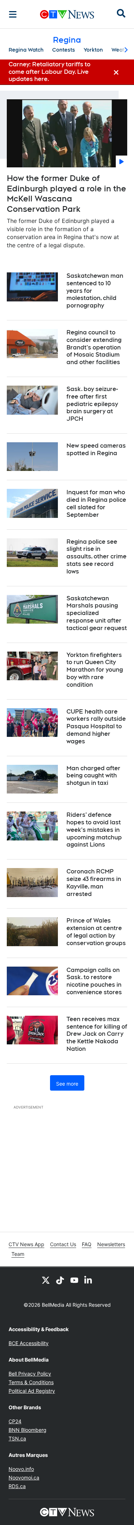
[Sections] (13, 14)
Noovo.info (21, 1469)
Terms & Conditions (31, 1382)
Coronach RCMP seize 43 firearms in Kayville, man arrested (93, 882)
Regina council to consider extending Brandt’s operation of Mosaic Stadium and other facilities (93, 347)
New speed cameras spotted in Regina (96, 449)
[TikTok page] (60, 1280)
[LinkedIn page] (88, 1280)
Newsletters (111, 1244)
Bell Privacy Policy (30, 1374)
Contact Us (63, 1244)
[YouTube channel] (74, 1280)
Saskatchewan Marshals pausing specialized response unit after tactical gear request (96, 613)
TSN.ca (17, 1438)
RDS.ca (17, 1486)
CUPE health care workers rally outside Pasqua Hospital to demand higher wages (96, 726)
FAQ (86, 1244)
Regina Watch (26, 50)
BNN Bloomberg (27, 1430)
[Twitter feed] (45, 1280)
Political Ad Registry (32, 1391)
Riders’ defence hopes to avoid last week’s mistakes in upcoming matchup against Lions (94, 829)
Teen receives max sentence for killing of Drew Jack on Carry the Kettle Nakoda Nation (96, 1034)
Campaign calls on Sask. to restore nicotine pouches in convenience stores (94, 981)
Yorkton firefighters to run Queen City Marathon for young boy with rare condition (94, 670)
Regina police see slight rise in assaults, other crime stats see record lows (96, 556)
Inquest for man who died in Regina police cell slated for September (96, 503)
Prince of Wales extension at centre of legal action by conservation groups (96, 931)
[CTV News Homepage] (67, 14)
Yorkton (93, 50)
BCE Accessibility (29, 1343)
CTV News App (26, 1244)
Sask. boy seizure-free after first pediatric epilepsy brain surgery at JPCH (92, 404)
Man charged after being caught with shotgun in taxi (93, 776)
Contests (63, 50)
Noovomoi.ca (24, 1477)
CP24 (15, 1421)
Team (17, 1254)
